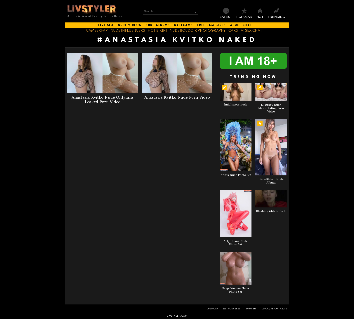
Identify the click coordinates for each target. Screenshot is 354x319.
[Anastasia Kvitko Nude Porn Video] (177, 73)
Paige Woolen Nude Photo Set (235, 290)
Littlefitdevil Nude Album (271, 180)
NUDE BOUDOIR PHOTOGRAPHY (198, 30)
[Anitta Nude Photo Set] (235, 145)
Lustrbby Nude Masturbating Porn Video (271, 108)
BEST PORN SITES (231, 309)
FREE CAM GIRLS (211, 25)
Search (194, 12)
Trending (276, 17)
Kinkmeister (251, 309)
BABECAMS (183, 25)
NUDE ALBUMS (157, 25)
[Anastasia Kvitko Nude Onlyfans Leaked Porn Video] (102, 73)
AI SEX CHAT (251, 30)
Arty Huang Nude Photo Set (236, 242)
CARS (233, 30)
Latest (226, 17)
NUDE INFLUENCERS (127, 30)
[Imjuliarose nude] (235, 92)
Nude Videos (129, 25)
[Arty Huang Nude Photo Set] (235, 213)
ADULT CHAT (241, 25)
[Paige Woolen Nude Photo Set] (235, 268)
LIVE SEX (106, 25)
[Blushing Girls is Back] (271, 199)
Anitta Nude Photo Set (236, 175)
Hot (259, 17)
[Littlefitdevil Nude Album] (271, 147)
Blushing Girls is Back (271, 211)
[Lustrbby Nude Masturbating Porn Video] (271, 92)
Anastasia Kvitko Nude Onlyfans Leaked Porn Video (102, 99)
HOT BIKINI (157, 30)
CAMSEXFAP (97, 30)
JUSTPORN (212, 309)
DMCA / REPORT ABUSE (274, 309)
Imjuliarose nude (235, 104)
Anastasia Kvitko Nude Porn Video (177, 97)
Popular (244, 17)
